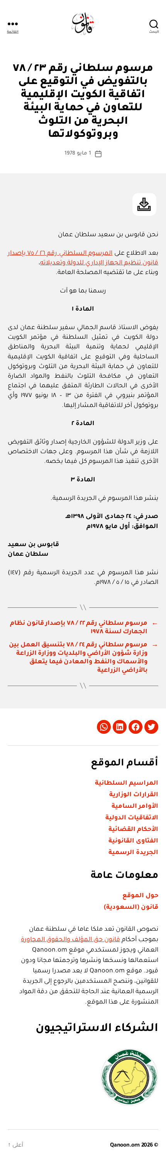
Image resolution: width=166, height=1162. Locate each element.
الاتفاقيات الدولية (131, 818)
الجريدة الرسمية (133, 852)
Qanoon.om (125, 1146)
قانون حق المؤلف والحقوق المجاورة (70, 940)
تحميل (144, 204)
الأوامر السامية (135, 806)
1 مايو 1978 (77, 153)
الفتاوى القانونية (133, 841)
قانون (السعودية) (131, 907)
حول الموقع (140, 896)
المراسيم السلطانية (126, 783)
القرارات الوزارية (133, 795)
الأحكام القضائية (133, 829)
